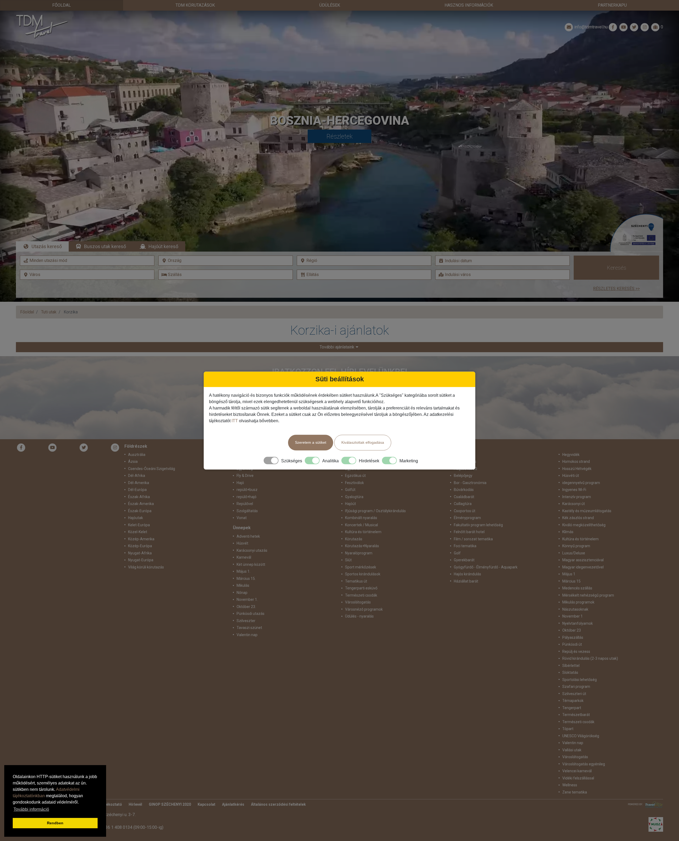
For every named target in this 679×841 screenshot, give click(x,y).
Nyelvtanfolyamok (577, 623)
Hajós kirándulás (467, 574)
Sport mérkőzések (360, 567)
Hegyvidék (571, 454)
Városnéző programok (364, 609)
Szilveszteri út (574, 694)
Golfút (350, 490)
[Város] (87, 275)
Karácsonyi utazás (252, 550)
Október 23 (571, 630)
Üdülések (329, 5)
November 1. (247, 599)
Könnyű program (576, 546)
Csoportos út (464, 511)
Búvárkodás (464, 490)
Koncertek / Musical (361, 525)
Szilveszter (246, 621)
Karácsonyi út (573, 504)
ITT (235, 420)
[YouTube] (52, 447)
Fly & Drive (245, 475)
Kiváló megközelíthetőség (584, 525)
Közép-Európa (140, 546)
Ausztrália (136, 454)
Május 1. (243, 571)
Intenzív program (576, 497)
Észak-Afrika (139, 497)
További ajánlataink (337, 347)
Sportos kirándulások (362, 574)
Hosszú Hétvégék (576, 469)
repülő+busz (247, 490)
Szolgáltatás (247, 511)
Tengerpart (571, 708)
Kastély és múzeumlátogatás (586, 511)
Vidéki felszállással (578, 778)
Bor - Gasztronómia (470, 483)
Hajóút (350, 504)
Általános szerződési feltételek (278, 804)
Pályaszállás (572, 637)
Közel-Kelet (137, 532)
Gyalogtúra (354, 497)
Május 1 (568, 574)
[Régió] (364, 261)
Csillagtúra (463, 504)
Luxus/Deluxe (573, 553)
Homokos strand (576, 461)
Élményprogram (467, 518)
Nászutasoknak (575, 609)
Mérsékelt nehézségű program (588, 595)
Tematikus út (356, 581)
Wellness (569, 785)
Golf (457, 553)
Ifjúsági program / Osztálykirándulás (375, 511)
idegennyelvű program (581, 483)
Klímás (567, 532)
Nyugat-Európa (140, 560)
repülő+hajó (246, 497)
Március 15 (571, 581)
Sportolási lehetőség (579, 680)
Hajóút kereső (163, 246)
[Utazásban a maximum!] (653, 804)
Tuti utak (48, 311)
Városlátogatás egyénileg (583, 764)
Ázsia (133, 461)
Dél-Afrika (136, 475)
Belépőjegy (463, 475)
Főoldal (61, 5)
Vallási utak (571, 750)
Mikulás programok (578, 602)
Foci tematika (465, 546)
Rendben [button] (55, 823)
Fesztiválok (354, 483)
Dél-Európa (137, 490)
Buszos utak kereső (105, 246)
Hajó (240, 483)
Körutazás (353, 539)
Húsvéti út (570, 475)
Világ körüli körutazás (146, 567)
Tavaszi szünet (249, 628)
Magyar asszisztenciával (583, 560)
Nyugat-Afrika (140, 553)
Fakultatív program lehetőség (478, 525)
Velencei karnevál (577, 771)
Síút (348, 560)
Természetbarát (576, 715)
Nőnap (242, 592)
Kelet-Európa (139, 525)
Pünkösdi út (572, 644)
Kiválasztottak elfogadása (362, 442)
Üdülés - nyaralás (359, 616)
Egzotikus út (355, 475)
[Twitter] (84, 447)
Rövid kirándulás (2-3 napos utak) (590, 658)
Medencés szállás (577, 588)
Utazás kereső (47, 246)
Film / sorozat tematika (473, 539)
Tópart (567, 729)
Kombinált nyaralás (361, 518)
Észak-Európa (139, 511)
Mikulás (243, 585)
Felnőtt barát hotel (469, 532)
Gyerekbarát (464, 560)
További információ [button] (31, 809)
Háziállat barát (466, 581)
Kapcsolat (206, 804)
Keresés (616, 268)
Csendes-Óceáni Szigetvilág (151, 469)
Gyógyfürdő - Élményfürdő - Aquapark (485, 567)
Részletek (340, 136)
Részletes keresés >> (616, 288)
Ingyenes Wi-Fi (574, 490)
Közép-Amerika (141, 539)
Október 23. (246, 607)
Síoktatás (570, 672)
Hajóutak (135, 518)
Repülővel (245, 504)
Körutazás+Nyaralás (362, 546)
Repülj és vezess (576, 651)
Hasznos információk (469, 5)
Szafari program (576, 686)
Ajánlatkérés (233, 804)
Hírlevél (135, 804)
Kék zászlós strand (578, 518)
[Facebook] (613, 27)
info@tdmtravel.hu (591, 26)
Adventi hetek (248, 536)
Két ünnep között (251, 564)
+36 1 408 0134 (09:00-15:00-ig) (133, 827)
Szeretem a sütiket (310, 442)
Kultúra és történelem (363, 532)
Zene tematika (574, 792)
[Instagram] (115, 447)
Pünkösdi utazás (250, 613)
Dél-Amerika (138, 483)
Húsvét (242, 543)
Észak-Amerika (141, 504)
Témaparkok (573, 700)
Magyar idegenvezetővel (583, 567)
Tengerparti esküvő (361, 588)
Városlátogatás (358, 602)
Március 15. (246, 578)
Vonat (242, 518)
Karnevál (244, 557)
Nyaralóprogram (358, 553)
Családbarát (464, 497)
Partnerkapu (612, 5)
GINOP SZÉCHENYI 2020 (170, 804)
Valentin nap (247, 635)
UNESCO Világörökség (580, 736)
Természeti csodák (361, 595)
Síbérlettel (571, 665)
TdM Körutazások (195, 5)
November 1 (572, 616)
